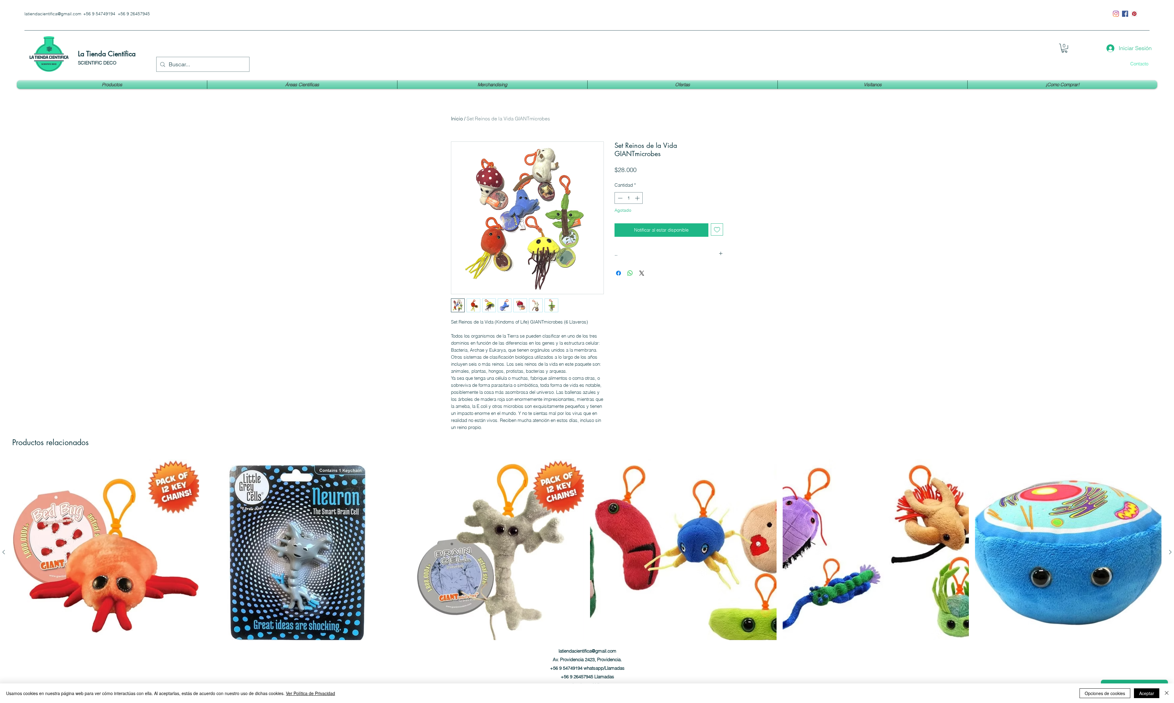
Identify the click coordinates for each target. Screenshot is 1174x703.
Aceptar (1146, 693)
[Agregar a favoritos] (717, 229)
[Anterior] (3, 552)
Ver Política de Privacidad (310, 693)
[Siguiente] (1170, 552)
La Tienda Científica (107, 53)
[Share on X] (641, 273)
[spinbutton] (629, 198)
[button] (1064, 48)
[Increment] (638, 198)
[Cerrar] (1166, 693)
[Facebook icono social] (1125, 14)
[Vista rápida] (106, 552)
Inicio (457, 118)
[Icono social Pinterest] (1134, 14)
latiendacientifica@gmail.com (52, 13)
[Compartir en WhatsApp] (630, 273)
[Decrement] (619, 198)
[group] (587, 563)
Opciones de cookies (1105, 693)
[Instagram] (1116, 14)
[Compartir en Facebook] (618, 273)
